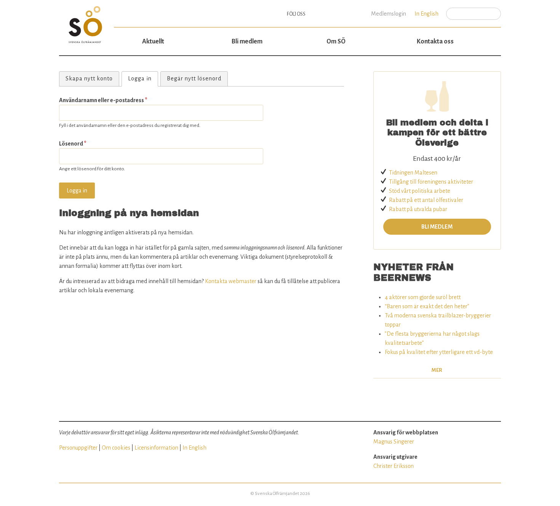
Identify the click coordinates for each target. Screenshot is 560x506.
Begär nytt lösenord (194, 78)
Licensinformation (156, 448)
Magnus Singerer (393, 442)
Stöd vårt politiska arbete (419, 191)
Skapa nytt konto (89, 78)
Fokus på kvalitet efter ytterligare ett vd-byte (439, 352)
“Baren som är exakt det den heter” (427, 306)
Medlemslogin (388, 14)
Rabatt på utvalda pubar (418, 209)
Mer (437, 370)
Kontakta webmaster (230, 281)
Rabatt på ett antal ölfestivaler (426, 200)
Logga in (143, 78)
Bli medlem (247, 41)
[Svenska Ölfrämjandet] (86, 21)
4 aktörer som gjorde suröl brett (423, 297)
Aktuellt (153, 41)
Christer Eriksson (393, 466)
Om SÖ (336, 41)
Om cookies (116, 448)
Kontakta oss (435, 41)
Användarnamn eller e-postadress (103, 100)
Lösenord (72, 144)
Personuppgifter (78, 448)
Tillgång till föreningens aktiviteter (431, 182)
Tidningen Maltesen (413, 173)
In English (426, 14)
